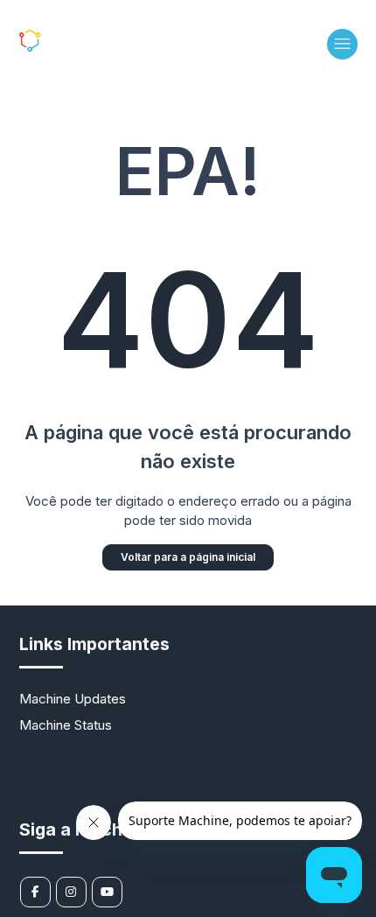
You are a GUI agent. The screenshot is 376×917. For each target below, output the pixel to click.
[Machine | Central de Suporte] (66, 46)
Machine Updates (72, 698)
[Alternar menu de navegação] (342, 44)
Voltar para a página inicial (188, 557)
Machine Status (65, 725)
